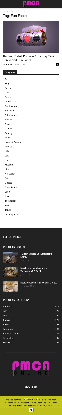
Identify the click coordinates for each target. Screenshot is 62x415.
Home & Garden (13, 142)
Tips (7, 205)
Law (7, 155)
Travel (8, 209)
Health (8, 137)
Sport (7, 191)
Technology (10, 200)
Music (8, 169)
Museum (9, 164)
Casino (8, 97)
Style (7, 196)
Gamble (8, 128)
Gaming (8, 133)
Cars (7, 92)
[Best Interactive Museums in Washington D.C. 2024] (10, 272)
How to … (9, 146)
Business (9, 88)
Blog (7, 83)
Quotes (8, 182)
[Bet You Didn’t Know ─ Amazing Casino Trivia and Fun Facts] (31, 37)
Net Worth (10, 173)
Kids (7, 151)
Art (6, 79)
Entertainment (12, 115)
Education (9, 110)
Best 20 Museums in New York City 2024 (39, 283)
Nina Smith (8, 64)
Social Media (11, 187)
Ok (31, 410)
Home (5, 11)
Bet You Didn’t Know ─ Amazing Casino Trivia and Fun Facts (30, 58)
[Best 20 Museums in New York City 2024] (10, 286)
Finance (8, 119)
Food (7, 124)
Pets (7, 178)
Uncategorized (12, 214)
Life (6, 160)
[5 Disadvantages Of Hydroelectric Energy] (10, 257)
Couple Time (11, 101)
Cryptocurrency (12, 106)
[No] (58, 405)
